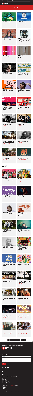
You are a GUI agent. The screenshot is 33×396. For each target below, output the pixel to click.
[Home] (5, 3)
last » (25, 340)
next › (22, 340)
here (4, 384)
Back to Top (29, 393)
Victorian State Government (11, 385)
